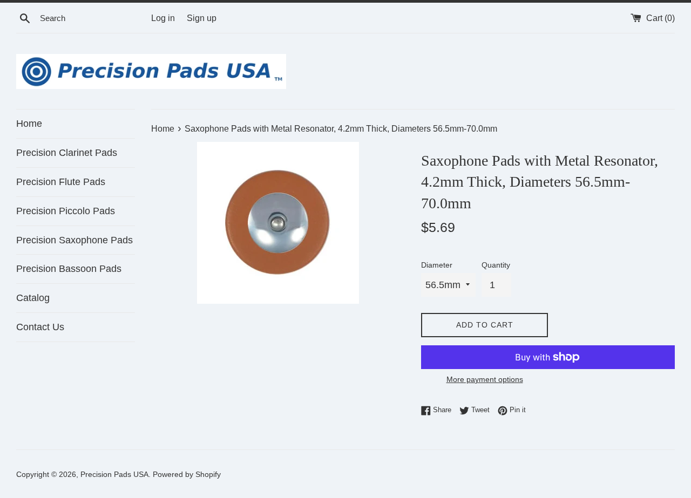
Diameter (436, 265)
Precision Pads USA (114, 474)
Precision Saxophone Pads (74, 240)
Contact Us (40, 327)
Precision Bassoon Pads (68, 268)
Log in (163, 18)
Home (29, 123)
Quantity (496, 265)
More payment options (484, 379)
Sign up (201, 18)
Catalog (33, 297)
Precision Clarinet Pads (66, 152)
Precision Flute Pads (60, 181)
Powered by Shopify (187, 474)
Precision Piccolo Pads (65, 211)
